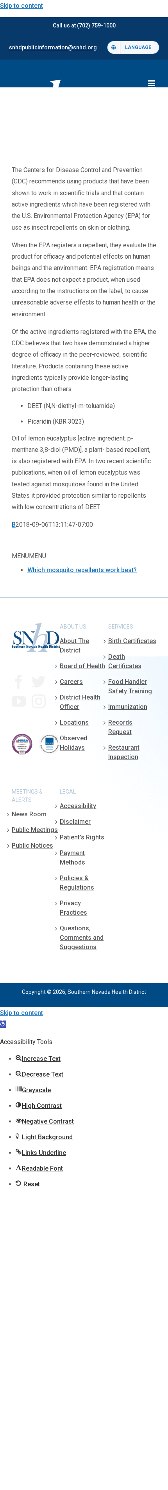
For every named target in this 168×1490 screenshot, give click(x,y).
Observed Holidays (73, 742)
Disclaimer (75, 821)
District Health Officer (80, 702)
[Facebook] (19, 682)
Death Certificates (124, 661)
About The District (74, 645)
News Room (29, 814)
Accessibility (78, 806)
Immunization (127, 707)
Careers (71, 681)
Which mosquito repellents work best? (82, 570)
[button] (3, 1024)
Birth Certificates (132, 641)
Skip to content (21, 5)
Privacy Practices (73, 907)
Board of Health (82, 666)
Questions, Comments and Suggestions (82, 937)
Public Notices (32, 845)
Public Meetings (35, 830)
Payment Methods (72, 857)
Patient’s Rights (82, 837)
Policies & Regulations (77, 882)
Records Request (120, 727)
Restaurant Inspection (123, 752)
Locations (74, 722)
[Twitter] (39, 682)
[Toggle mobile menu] (152, 83)
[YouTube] (19, 701)
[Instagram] (39, 701)
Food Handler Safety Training (130, 686)
